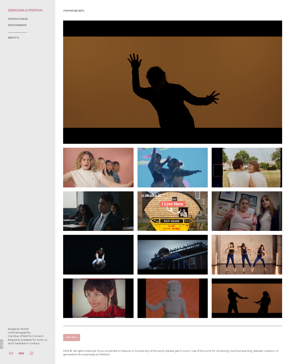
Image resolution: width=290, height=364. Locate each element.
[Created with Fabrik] (1, 344)
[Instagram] (31, 353)
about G (13, 37)
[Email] (11, 353)
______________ (17, 31)
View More (71, 337)
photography (17, 25)
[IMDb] (21, 353)
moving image (18, 19)
